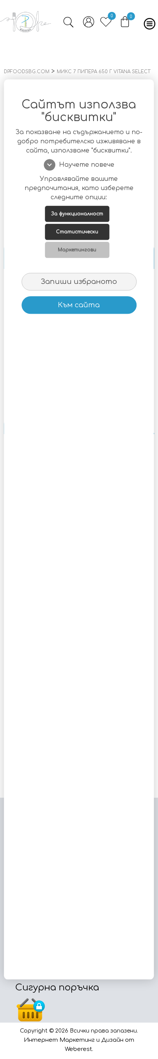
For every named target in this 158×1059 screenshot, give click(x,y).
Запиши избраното (79, 281)
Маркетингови (77, 249)
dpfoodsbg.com (26, 71)
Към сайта (79, 305)
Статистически (77, 231)
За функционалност (77, 213)
